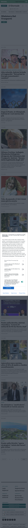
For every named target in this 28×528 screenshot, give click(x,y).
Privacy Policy (22, 293)
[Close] (25, 235)
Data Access (14, 293)
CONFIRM (8, 287)
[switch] (22, 264)
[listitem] (14, 261)
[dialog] (14, 264)
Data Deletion (6, 293)
